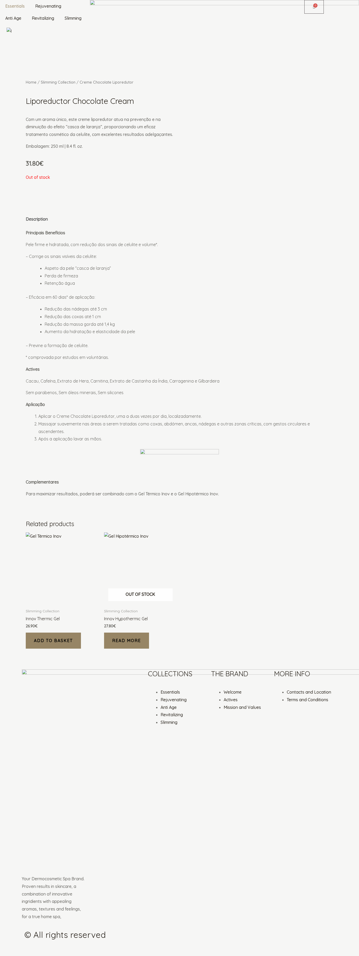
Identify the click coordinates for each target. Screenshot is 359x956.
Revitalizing (43, 18)
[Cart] (314, 7)
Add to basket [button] (53, 640)
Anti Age (13, 18)
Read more (126, 640)
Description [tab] (37, 219)
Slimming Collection (58, 82)
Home (31, 82)
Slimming (73, 18)
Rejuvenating (48, 6)
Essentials (15, 6)
